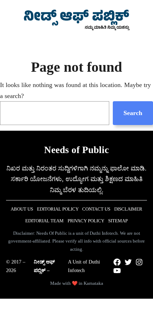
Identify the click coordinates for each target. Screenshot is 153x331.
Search (132, 112)
